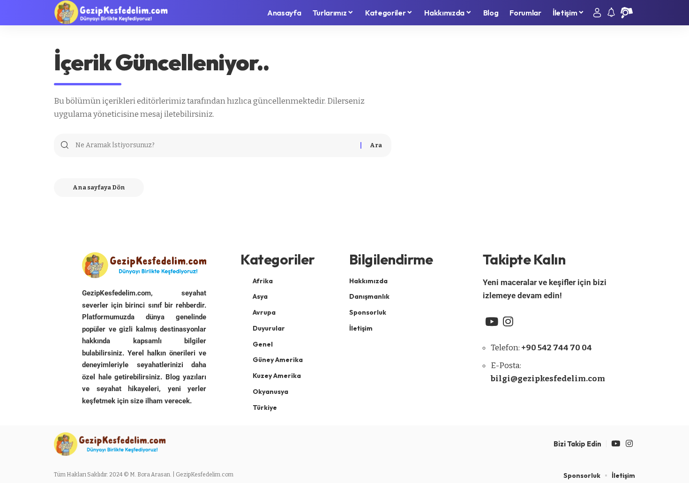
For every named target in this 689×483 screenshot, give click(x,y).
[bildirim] (611, 13)
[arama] (627, 13)
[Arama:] (214, 145)
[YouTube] (492, 322)
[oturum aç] (597, 12)
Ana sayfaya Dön (99, 187)
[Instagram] (508, 322)
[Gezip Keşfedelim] (111, 12)
